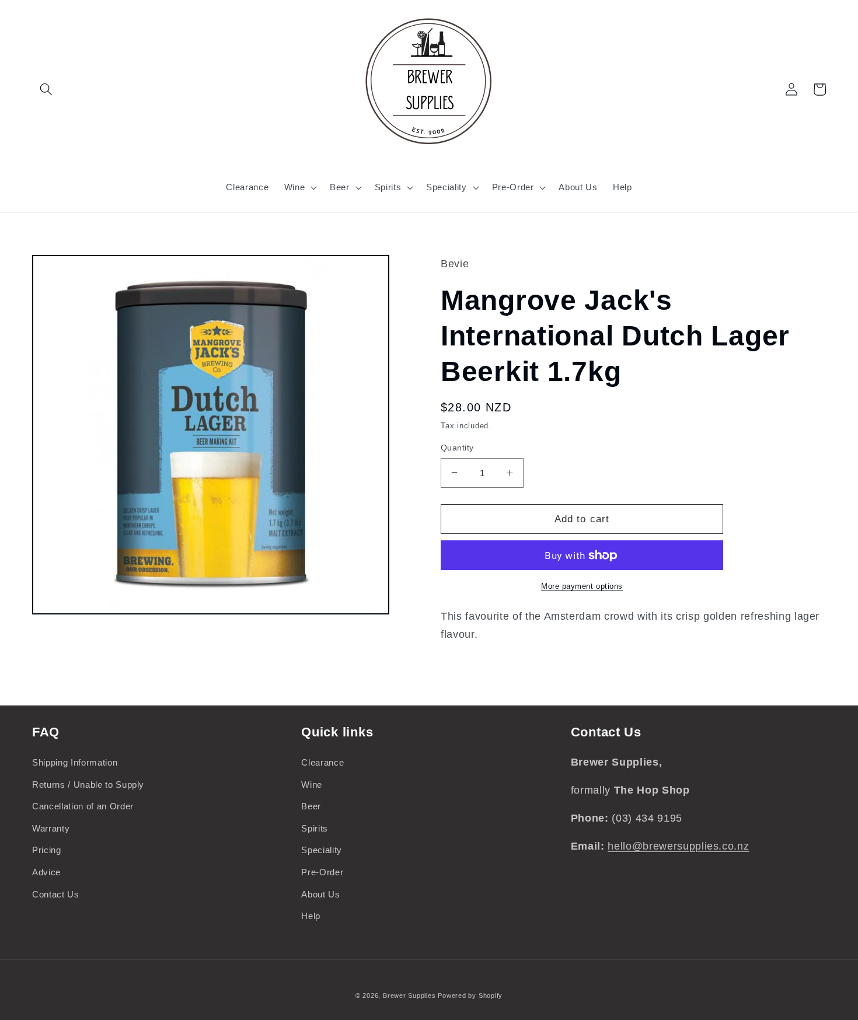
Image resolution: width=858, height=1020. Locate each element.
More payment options (582, 586)
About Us (320, 894)
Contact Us (55, 894)
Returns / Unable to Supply (88, 785)
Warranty (50, 828)
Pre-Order (322, 872)
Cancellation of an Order (83, 806)
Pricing (46, 850)
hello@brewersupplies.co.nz (678, 846)
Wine (311, 785)
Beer (311, 806)
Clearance (322, 762)
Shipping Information (74, 762)
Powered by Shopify (470, 995)
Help (310, 916)
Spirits (314, 828)
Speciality (321, 850)
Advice (46, 872)
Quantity (457, 447)
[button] (46, 89)
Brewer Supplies (410, 995)
